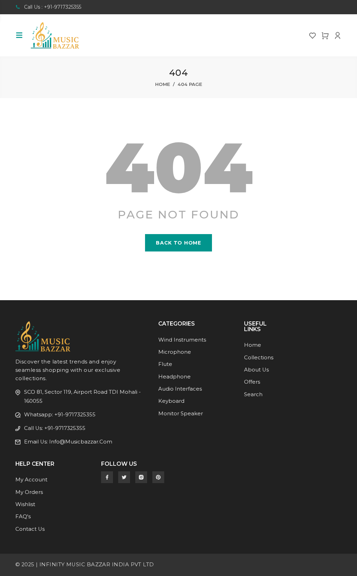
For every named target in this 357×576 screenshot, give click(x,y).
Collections (258, 357)
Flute (165, 364)
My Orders (29, 492)
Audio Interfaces (180, 389)
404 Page (189, 84)
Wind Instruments (182, 340)
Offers (252, 382)
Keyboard (171, 401)
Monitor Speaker (180, 413)
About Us (256, 370)
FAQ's (23, 516)
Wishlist (25, 504)
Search (253, 394)
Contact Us (30, 529)
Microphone (174, 352)
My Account (31, 480)
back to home (178, 243)
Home (162, 84)
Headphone (174, 377)
